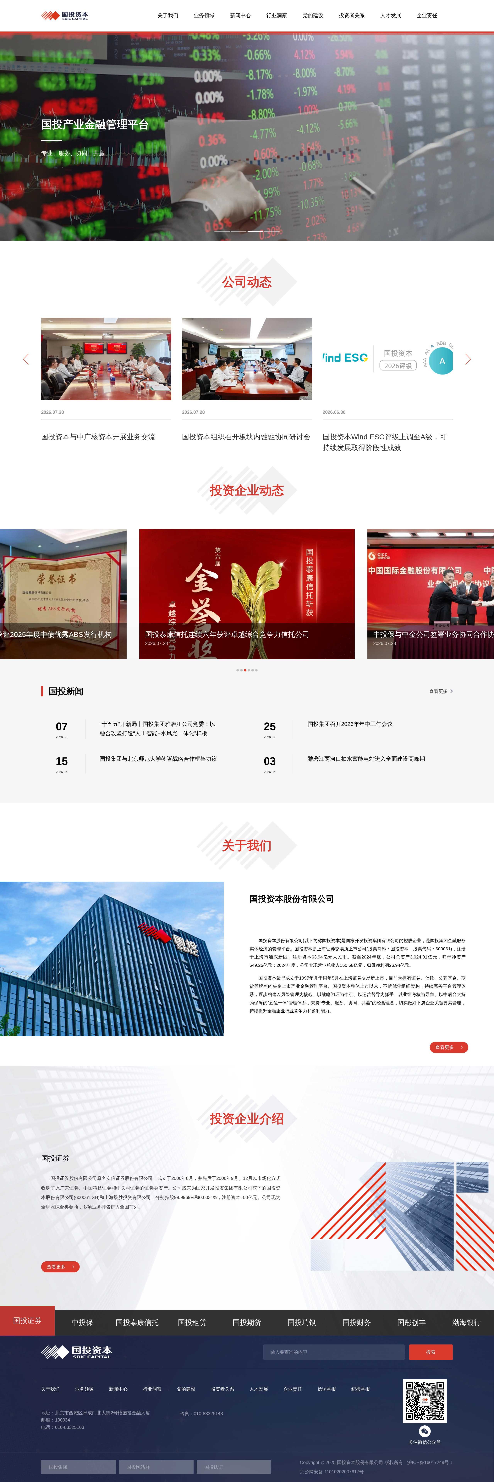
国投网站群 (138, 1467)
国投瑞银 (302, 1322)
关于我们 (167, 15)
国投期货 (247, 1322)
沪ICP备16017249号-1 (428, 1462)
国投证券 (27, 1320)
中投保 (82, 1322)
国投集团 (58, 1467)
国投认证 (213, 1467)
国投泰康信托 (137, 1322)
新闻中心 (240, 15)
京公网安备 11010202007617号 (332, 1471)
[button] (222, 231)
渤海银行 (466, 1322)
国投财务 (357, 1322)
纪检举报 (360, 1389)
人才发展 (390, 15)
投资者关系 (352, 15)
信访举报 (326, 1389)
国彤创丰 (411, 1322)
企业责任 (427, 15)
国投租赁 (192, 1322)
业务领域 (204, 15)
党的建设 (313, 15)
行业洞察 (276, 15)
